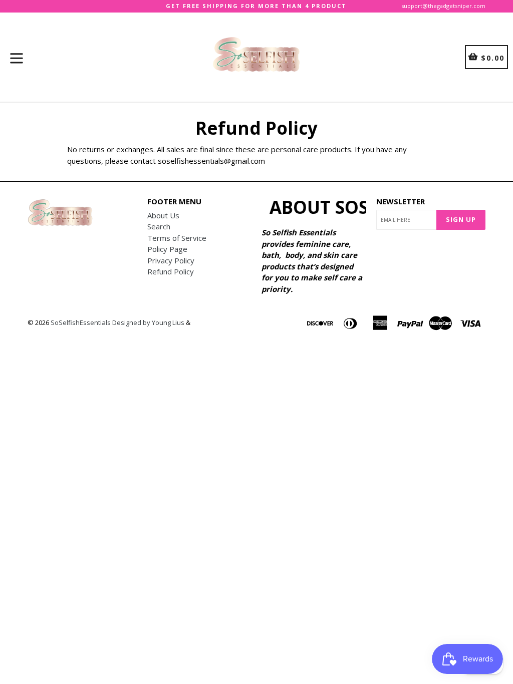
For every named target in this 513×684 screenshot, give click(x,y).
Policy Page (167, 249)
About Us (163, 215)
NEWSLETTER (400, 201)
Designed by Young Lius (148, 322)
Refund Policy (170, 271)
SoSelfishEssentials (81, 322)
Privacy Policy (170, 260)
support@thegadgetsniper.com (443, 6)
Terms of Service (176, 238)
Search (158, 226)
